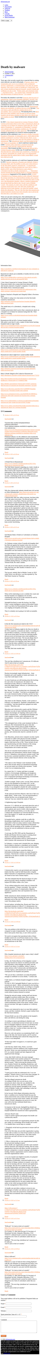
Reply (6, 452)
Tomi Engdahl (9, 72)
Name (2, 1304)
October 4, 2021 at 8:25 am (12, 482)
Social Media (9, 15)
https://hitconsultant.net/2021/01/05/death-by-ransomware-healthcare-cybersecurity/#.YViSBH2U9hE (18, 379)
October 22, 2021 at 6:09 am (12, 1248)
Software (7, 8)
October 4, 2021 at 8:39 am (12, 581)
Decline (7, 1353)
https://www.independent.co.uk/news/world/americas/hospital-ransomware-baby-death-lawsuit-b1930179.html (20, 401)
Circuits (7, 13)
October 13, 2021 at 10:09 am (12, 862)
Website (3, 1311)
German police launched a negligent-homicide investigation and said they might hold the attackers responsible (17, 146)
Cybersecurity (9, 75)
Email (2, 1307)
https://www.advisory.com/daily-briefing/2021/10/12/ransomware (15, 956)
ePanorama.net (5, 1)
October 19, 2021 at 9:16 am (12, 1218)
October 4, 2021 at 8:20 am (12, 454)
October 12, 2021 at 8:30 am (12, 616)
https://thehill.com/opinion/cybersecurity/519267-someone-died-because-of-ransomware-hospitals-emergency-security (19, 384)
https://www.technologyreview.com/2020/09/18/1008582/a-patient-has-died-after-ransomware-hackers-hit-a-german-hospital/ (19, 395)
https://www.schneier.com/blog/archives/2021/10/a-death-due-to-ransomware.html (20, 464)
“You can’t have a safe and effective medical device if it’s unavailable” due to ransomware (20, 109)
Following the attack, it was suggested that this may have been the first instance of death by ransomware (20, 139)
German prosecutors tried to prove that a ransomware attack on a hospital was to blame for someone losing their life (20, 124)
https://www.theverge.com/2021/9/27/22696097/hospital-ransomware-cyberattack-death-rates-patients (18, 389)
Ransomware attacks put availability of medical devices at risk (19, 107)
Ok (4, 1353)
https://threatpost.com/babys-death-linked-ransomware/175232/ (20, 375)
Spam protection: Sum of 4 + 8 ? (11, 1314)
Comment (4, 1320)
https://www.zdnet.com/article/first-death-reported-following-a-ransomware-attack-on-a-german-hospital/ (20, 406)
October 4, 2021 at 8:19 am (12, 415)
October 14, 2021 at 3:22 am (12, 946)
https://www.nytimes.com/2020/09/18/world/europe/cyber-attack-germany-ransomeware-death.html (19, 290)
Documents (8, 6)
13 (5, 77)
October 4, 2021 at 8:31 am (12, 527)
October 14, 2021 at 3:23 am (12, 1200)
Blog (6, 12)
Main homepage (10, 17)
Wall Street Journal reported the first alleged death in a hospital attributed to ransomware (19, 172)
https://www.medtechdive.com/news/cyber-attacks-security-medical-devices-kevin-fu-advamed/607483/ (19, 278)
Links (6, 5)
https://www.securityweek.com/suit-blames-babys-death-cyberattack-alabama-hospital (22, 539)
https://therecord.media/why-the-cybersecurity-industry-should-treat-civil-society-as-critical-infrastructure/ (22, 494)
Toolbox (7, 10)
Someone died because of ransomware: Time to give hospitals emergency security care (19, 98)
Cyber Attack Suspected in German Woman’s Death (22, 122)
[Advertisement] (20, 43)
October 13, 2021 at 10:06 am (12, 653)
